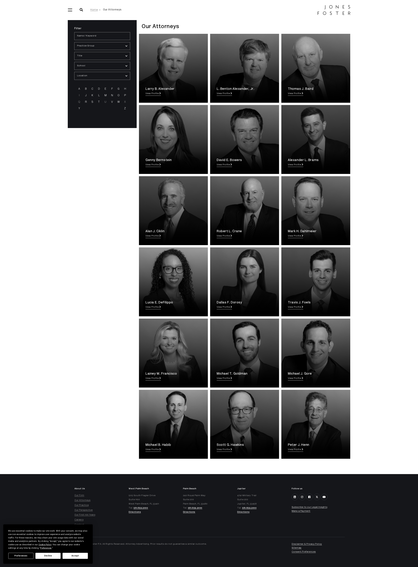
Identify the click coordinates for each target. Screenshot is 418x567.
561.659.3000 (141, 508)
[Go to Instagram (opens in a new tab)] (302, 497)
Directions (135, 512)
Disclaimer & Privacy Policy (307, 544)
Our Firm (79, 495)
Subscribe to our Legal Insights (309, 507)
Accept (75, 556)
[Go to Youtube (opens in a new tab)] (324, 497)
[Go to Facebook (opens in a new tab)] (309, 497)
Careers (78, 520)
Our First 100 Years (84, 515)
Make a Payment (301, 511)
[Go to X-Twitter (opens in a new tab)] (317, 497)
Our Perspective (83, 510)
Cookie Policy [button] (45, 544)
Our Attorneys (82, 500)
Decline (48, 556)
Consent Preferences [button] (304, 552)
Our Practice (81, 505)
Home (94, 9)
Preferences (20, 556)
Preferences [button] (46, 548)
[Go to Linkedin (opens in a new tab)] (295, 497)
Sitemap (297, 548)
